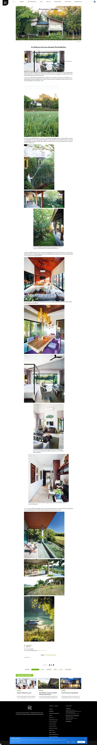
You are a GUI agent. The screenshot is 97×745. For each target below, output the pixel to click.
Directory (51, 730)
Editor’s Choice (53, 728)
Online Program (53, 736)
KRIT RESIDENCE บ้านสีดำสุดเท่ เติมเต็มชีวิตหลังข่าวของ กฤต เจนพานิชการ (48, 693)
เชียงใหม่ (55, 669)
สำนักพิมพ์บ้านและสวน (78, 1)
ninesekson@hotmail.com (41, 650)
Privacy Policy (68, 721)
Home (17, 41)
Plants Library (57, 1)
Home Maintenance (32, 1)
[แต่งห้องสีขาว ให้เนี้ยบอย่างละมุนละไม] (26, 683)
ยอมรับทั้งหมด (81, 742)
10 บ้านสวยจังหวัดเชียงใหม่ (50, 655)
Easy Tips (48, 1)
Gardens (22, 1)
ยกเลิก (73, 742)
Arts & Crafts (52, 726)
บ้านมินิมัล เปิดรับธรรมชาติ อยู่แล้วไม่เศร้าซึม (69, 693)
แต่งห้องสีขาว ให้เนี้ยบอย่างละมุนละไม (24, 693)
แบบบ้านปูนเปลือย (68, 669)
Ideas (41, 1)
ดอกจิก (42, 669)
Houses (14, 1)
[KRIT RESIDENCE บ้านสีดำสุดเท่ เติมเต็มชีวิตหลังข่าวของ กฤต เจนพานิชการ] (48, 683)
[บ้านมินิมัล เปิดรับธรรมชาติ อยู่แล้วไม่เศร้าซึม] (70, 683)
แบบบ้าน (61, 669)
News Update (52, 732)
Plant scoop (68, 1)
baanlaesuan (35, 669)
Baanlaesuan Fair (53, 734)
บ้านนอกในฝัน (48, 669)
